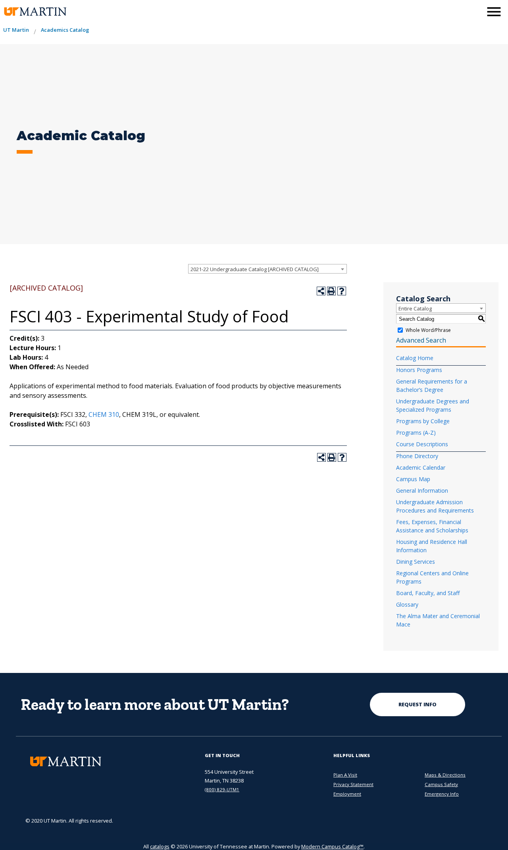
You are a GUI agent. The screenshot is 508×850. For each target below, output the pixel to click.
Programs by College (423, 421)
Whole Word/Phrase (428, 330)
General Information (422, 490)
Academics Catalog (65, 29)
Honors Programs (419, 370)
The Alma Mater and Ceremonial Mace (438, 620)
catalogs (159, 846)
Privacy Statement (353, 784)
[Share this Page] (321, 291)
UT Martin (16, 29)
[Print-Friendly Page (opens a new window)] (331, 291)
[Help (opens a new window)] (341, 291)
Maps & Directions (445, 775)
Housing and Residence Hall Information (431, 546)
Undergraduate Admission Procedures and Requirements (435, 506)
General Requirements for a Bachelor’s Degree (431, 385)
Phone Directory (417, 456)
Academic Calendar (420, 467)
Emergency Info (442, 794)
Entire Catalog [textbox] (415, 308)
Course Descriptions (422, 444)
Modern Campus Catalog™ (332, 846)
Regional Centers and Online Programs (432, 577)
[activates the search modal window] (474, 11)
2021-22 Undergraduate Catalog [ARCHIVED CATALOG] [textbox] (254, 269)
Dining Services (415, 561)
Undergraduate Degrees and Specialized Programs (432, 405)
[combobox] (267, 269)
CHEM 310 (104, 414)
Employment (347, 794)
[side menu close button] (494, 11)
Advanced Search (421, 340)
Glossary (407, 604)
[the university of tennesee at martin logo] (34, 12)
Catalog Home (414, 358)
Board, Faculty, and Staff (428, 593)
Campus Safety (441, 784)
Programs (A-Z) (416, 432)
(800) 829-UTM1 (222, 789)
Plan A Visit (345, 775)
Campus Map (413, 479)
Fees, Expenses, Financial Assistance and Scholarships (432, 526)
